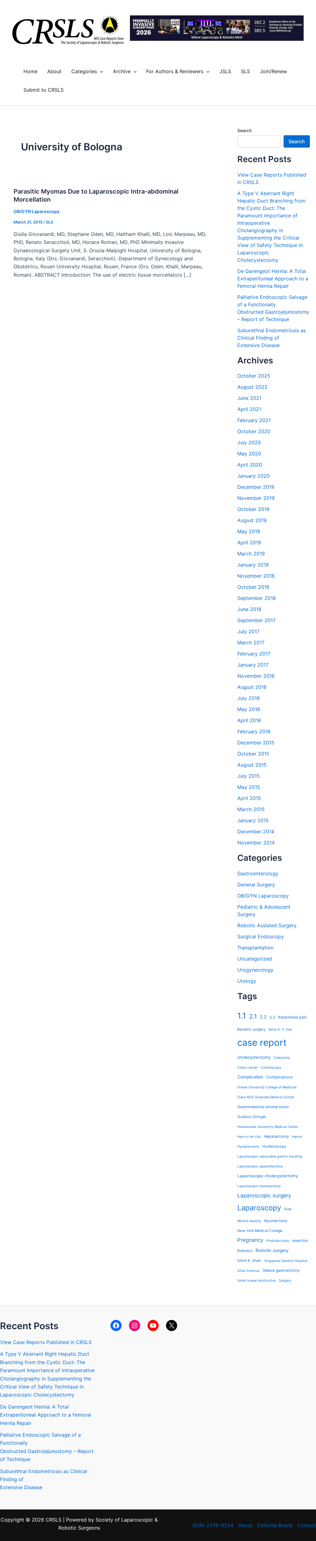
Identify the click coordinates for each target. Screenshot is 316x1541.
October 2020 (253, 431)
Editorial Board (274, 1525)
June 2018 (249, 609)
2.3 (272, 1017)
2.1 (253, 1016)
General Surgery (256, 884)
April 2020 (249, 465)
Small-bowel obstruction (256, 1281)
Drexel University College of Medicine (267, 1087)
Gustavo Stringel (251, 1117)
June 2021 (249, 398)
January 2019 (253, 565)
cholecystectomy (253, 1057)
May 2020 (249, 453)
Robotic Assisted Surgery (267, 925)
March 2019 (251, 554)
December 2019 (255, 487)
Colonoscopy (271, 1068)
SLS (245, 71)
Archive (122, 71)
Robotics (244, 1251)
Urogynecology (255, 970)
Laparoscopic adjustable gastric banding (269, 1156)
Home (30, 71)
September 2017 (256, 620)
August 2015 (252, 765)
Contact (306, 1525)
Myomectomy (276, 1221)
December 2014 (255, 831)
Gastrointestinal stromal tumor (263, 1107)
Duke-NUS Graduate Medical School (265, 1097)
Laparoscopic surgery (264, 1195)
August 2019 (252, 520)
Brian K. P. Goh (280, 1030)
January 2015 (253, 820)
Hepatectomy (276, 1136)
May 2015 (248, 787)
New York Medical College (259, 1231)
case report (262, 1042)
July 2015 (248, 776)
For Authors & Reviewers (174, 71)
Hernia (297, 1137)
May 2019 (248, 531)
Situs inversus (248, 1271)
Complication (250, 1076)
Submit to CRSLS (43, 90)
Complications (279, 1077)
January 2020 (253, 476)
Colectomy (281, 1058)
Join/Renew (273, 71)
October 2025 (253, 376)
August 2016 (252, 687)
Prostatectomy (277, 1241)
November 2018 (256, 576)
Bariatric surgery (251, 1029)
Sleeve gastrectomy (281, 1270)
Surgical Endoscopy (260, 936)
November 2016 (256, 676)
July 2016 (248, 698)
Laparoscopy (259, 1207)
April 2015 (249, 798)
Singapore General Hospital (285, 1261)
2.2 (263, 1017)
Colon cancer (247, 1068)
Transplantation (255, 947)
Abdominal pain (292, 1017)
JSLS (225, 71)
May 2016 (248, 709)
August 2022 (252, 387)
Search (244, 130)
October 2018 (253, 587)
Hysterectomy (248, 1147)
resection (300, 1240)
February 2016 (254, 731)
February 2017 (253, 654)
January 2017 (252, 665)
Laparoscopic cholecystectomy (267, 1175)
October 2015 (253, 754)
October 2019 (253, 509)
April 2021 (249, 409)
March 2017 (250, 642)
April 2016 (249, 720)
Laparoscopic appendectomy (260, 1166)
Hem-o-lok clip (249, 1137)
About (54, 71)
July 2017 (248, 631)
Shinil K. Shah (249, 1260)
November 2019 (256, 498)
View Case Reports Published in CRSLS (46, 1342)
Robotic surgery (272, 1250)
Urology (246, 981)
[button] (100, 71)
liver (288, 1209)
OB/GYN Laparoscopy (37, 211)
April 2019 (249, 542)
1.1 (241, 1015)
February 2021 (254, 420)
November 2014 (256, 843)
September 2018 (256, 598)
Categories (84, 71)
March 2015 (251, 809)
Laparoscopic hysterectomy (259, 1186)
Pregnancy (250, 1240)
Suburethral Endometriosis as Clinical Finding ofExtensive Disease (271, 337)
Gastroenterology (257, 873)
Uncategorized (254, 959)
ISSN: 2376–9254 (213, 1525)
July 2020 (249, 442)
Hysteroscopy (274, 1146)
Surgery (285, 1281)
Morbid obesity (249, 1221)
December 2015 (255, 742)
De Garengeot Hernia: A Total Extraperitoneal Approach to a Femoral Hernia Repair (272, 278)
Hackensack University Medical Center (267, 1127)
